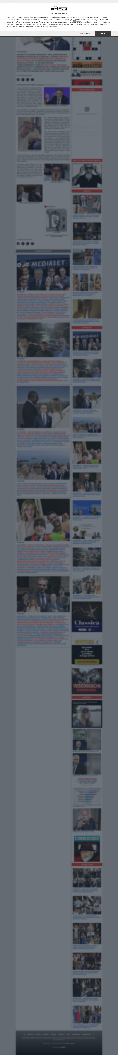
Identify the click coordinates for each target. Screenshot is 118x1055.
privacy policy (33, 26)
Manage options (85, 33)
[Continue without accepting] (8, 1)
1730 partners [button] (18, 17)
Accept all (103, 33)
